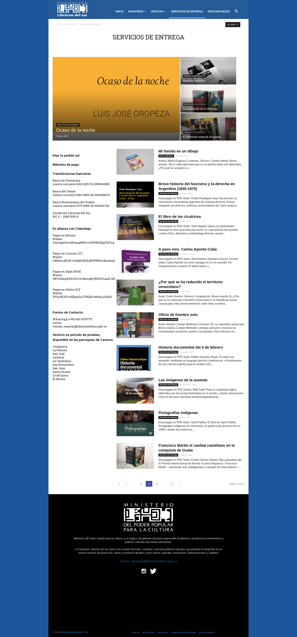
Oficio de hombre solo (178, 314)
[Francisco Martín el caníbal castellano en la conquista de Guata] (135, 456)
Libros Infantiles (166, 156)
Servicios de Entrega (68, 125)
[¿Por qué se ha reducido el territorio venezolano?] (135, 292)
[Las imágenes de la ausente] (135, 391)
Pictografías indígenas (178, 413)
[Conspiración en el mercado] (208, 106)
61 (172, 483)
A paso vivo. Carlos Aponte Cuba (187, 249)
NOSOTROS (135, 11)
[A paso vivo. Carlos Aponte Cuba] (135, 260)
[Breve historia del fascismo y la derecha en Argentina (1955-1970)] (135, 195)
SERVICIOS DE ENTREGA (187, 11)
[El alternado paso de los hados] (208, 134)
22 (141, 483)
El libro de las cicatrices (179, 216)
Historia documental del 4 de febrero (190, 347)
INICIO (120, 11)
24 (157, 483)
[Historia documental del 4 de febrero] (134, 358)
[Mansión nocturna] (208, 78)
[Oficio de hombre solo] (135, 325)
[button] (236, 11)
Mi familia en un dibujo (178, 151)
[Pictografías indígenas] (135, 423)
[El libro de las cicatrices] (135, 227)
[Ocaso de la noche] (116, 94)
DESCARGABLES (219, 11)
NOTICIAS (157, 11)
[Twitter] (153, 571)
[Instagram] (143, 571)
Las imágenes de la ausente (182, 380)
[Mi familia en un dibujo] (135, 162)
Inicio (59, 24)
